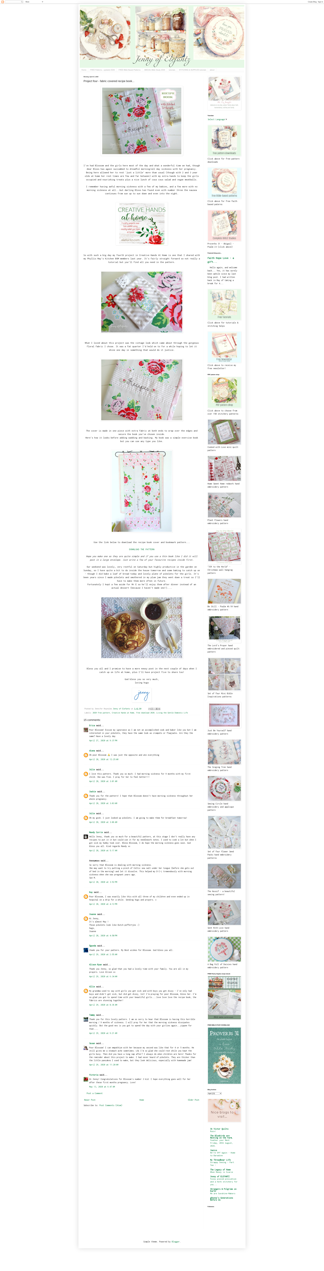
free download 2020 (145, 713)
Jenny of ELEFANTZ (220, 1176)
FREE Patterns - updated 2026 (102, 70)
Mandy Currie (96, 832)
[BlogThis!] (152, 709)
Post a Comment (95, 1093)
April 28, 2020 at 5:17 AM (103, 850)
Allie (92, 986)
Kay (91, 892)
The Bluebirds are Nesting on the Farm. (221, 1137)
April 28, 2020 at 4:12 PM (103, 904)
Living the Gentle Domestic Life (172, 713)
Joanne (92, 914)
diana (92, 750)
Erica (92, 725)
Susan (92, 1043)
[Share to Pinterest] (159, 709)
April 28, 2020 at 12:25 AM (103, 759)
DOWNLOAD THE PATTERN (141, 549)
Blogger (176, 1241)
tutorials (172, 70)
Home (84, 70)
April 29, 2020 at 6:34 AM (103, 976)
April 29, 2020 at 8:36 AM (103, 1005)
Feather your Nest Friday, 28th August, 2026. (221, 1143)
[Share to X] (154, 709)
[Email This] (149, 709)
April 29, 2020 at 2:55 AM (103, 954)
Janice (213, 1150)
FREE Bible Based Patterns (129, 70)
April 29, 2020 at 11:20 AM (103, 1065)
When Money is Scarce (221, 1172)
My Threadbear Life (220, 1160)
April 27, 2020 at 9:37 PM (103, 740)
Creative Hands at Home (123, 713)
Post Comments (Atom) (110, 1105)
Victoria (93, 1075)
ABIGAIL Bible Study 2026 (154, 70)
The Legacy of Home (220, 1169)
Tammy (92, 1015)
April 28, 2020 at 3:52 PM (103, 882)
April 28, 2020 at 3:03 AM (103, 803)
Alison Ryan (95, 964)
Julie (92, 769)
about (212, 70)
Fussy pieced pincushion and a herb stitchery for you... (224, 1182)
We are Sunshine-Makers (222, 1193)
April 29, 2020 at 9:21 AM (103, 1033)
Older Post (193, 1100)
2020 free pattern (101, 713)
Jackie (92, 791)
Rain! (213, 1131)
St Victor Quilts (219, 1129)
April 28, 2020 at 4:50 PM (103, 935)
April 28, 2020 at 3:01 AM (103, 781)
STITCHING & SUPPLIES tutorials (192, 70)
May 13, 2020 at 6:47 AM (102, 1087)
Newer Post (90, 1100)
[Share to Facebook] (157, 709)
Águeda (92, 946)
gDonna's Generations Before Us (221, 1199)
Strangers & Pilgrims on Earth (223, 1190)
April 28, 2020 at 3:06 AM (103, 822)
